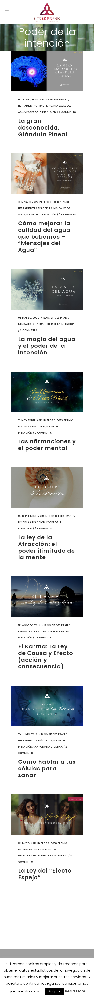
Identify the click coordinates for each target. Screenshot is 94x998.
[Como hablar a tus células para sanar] (47, 706)
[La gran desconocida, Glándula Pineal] (47, 71)
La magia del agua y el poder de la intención (46, 345)
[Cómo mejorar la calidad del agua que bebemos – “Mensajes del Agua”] (47, 173)
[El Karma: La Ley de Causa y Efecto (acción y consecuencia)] (47, 596)
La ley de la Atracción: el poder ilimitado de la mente (46, 547)
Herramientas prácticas (35, 106)
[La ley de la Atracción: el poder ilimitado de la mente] (47, 487)
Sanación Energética (48, 747)
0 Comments (67, 112)
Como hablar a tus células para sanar (47, 768)
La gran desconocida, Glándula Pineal (42, 127)
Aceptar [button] (54, 991)
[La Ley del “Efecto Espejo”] (47, 814)
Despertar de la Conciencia (37, 849)
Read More (75, 991)
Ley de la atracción (31, 426)
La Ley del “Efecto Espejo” (45, 874)
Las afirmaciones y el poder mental (47, 445)
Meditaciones (27, 855)
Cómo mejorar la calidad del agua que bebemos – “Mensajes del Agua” (44, 236)
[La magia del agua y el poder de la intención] (47, 289)
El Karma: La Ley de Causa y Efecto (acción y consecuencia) (45, 656)
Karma (22, 631)
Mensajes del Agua (31, 324)
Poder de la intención (41, 112)
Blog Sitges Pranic (55, 99)
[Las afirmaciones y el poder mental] (47, 392)
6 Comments (43, 528)
